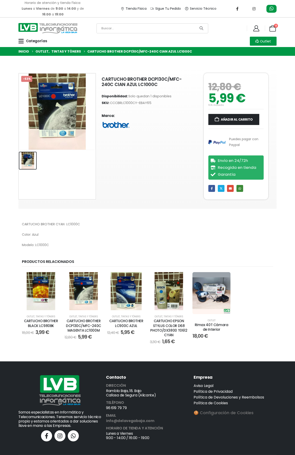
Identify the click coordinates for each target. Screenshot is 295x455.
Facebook (211, 188)
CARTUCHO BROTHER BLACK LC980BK (41, 323)
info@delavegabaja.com (130, 420)
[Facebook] (237, 8)
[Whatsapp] (73, 435)
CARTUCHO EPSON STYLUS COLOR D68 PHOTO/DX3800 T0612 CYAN (168, 327)
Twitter (221, 188)
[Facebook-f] (46, 435)
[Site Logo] (47, 28)
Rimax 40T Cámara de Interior (211, 327)
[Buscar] (201, 28)
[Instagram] (254, 8)
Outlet (31, 316)
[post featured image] (41, 291)
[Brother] (116, 125)
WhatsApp (239, 188)
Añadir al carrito (237, 119)
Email (230, 188)
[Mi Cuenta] (256, 28)
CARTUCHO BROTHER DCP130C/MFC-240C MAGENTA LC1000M (83, 325)
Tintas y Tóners (45, 316)
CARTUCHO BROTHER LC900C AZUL (126, 323)
